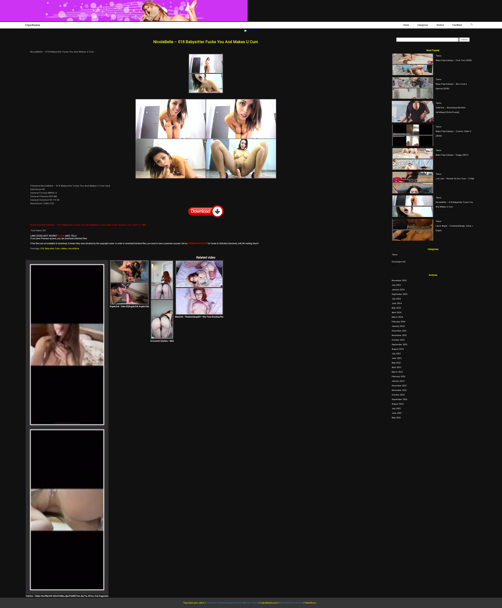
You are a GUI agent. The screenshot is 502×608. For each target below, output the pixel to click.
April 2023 (396, 367)
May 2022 (396, 417)
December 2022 (399, 385)
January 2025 (398, 289)
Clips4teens (32, 25)
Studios (440, 25)
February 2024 (398, 321)
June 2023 (397, 358)
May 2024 (396, 308)
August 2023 (398, 349)
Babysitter (49, 248)
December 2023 (399, 331)
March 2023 (397, 372)
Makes (64, 248)
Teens (395, 254)
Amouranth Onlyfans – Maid (162, 341)
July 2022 (396, 408)
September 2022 (399, 399)
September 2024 (399, 294)
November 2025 (399, 280)
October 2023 (398, 340)
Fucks (57, 248)
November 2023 (399, 335)
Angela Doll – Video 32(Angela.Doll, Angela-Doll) (129, 306)
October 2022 (398, 395)
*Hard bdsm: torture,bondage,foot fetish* (224, 603)
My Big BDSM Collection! (291, 603)
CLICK (61, 235)
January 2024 (398, 326)
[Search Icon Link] (471, 25)
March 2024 (397, 317)
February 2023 (398, 376)
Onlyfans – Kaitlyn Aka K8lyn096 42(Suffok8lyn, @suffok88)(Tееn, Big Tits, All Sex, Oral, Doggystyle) (67, 596)
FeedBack (457, 25)
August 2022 (398, 404)
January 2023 (398, 381)
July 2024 (396, 299)
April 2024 (396, 312)
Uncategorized (399, 261)
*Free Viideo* (251, 603)
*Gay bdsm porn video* (193, 603)
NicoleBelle (74, 248)
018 (42, 248)
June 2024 (397, 303)
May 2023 (396, 363)
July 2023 (396, 353)
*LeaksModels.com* (268, 603)
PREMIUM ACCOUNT (197, 243)
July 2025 (396, 285)
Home (406, 25)
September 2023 (399, 344)
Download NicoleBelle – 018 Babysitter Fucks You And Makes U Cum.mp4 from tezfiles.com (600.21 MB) (88, 225)
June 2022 (397, 413)
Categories (422, 25)
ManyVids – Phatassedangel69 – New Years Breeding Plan (199, 317)
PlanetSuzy (310, 603)
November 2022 (399, 390)
